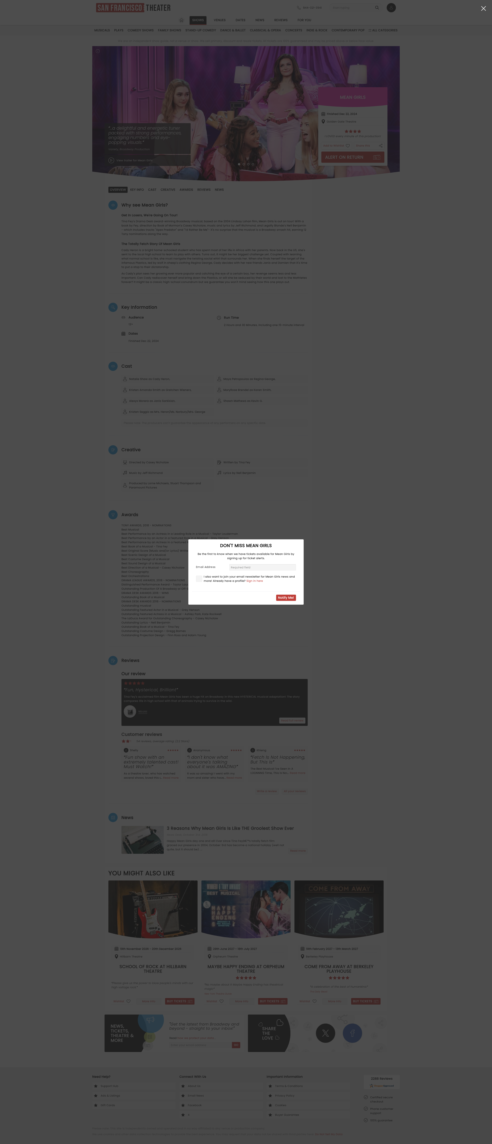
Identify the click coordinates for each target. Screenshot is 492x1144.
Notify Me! (286, 597)
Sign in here (254, 581)
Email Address (205, 567)
